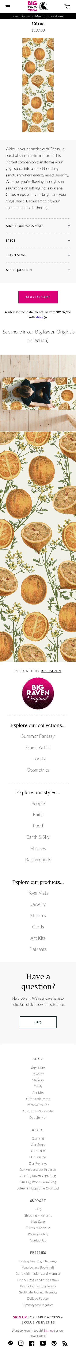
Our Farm (38, 1151)
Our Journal (38, 1157)
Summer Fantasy (38, 736)
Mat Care (38, 1221)
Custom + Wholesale (38, 1111)
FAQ (38, 1209)
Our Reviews (38, 1163)
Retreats (38, 949)
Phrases (38, 848)
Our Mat (38, 1138)
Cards (38, 926)
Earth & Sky (38, 837)
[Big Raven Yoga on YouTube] (43, 1344)
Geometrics (38, 770)
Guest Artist (38, 747)
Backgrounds (38, 859)
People (38, 803)
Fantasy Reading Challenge (38, 1261)
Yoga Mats (38, 893)
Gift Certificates (38, 1099)
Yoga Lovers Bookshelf (38, 1267)
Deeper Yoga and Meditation (38, 1280)
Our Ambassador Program (38, 1169)
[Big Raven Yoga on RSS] (65, 1344)
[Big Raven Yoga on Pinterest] (54, 1344)
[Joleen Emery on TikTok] (10, 1344)
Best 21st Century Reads (38, 1286)
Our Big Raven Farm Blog (38, 1182)
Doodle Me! (38, 1117)
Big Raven (51, 671)
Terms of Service (38, 1228)
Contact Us (38, 1240)
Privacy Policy (38, 1234)
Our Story (38, 1144)
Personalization (38, 1105)
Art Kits (38, 938)
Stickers (38, 915)
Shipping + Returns (38, 1215)
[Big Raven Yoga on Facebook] (32, 1344)
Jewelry (38, 904)
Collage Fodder (38, 1298)
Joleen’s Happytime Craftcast (38, 1188)
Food (38, 825)
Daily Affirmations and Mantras (38, 1273)
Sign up (49, 1330)
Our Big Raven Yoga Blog (38, 1176)
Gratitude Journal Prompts (38, 1292)
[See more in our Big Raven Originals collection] (38, 336)
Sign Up (20, 1317)
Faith (38, 814)
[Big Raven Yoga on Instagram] (21, 1344)
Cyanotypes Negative (38, 1305)
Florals (38, 758)
